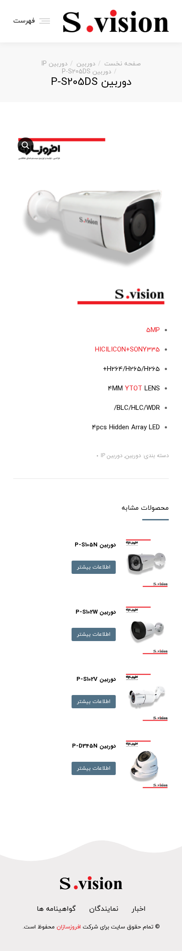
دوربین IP (111, 455)
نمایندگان (103, 909)
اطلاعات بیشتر (93, 567)
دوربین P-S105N (95, 545)
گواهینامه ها (56, 909)
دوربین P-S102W (96, 612)
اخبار (139, 909)
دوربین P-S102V (96, 679)
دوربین (133, 455)
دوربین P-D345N (94, 746)
